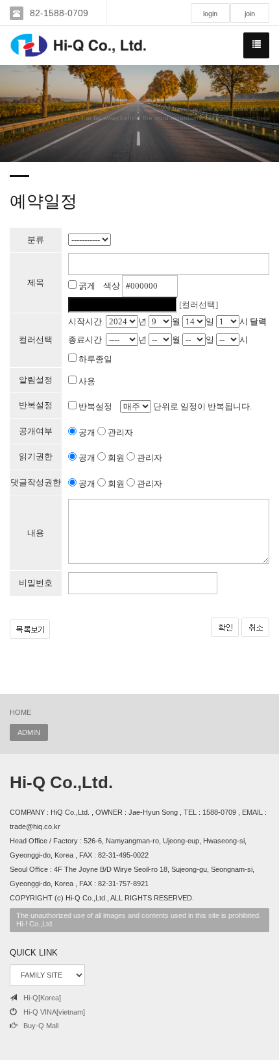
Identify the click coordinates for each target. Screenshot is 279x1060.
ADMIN (29, 732)
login (210, 14)
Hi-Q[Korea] (42, 998)
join (250, 14)
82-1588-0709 (59, 13)
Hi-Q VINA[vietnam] (54, 1012)
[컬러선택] (198, 304)
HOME (20, 712)
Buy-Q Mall (40, 1026)
